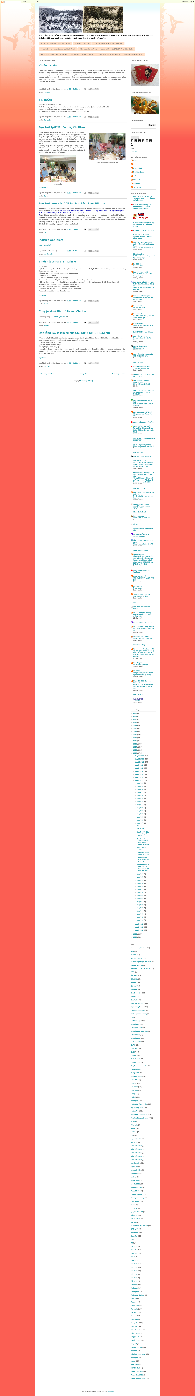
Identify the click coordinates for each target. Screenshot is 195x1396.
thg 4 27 (140, 792)
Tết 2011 (134, 1264)
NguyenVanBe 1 (139, 554)
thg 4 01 (140, 920)
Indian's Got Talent (51, 239)
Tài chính (134, 1246)
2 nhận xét (77, 117)
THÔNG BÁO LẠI (139, 307)
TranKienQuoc (138, 172)
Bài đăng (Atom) (86, 381)
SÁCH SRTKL (136, 1219)
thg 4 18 (140, 820)
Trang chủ (83, 374)
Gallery (133, 1083)
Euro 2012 (134, 1080)
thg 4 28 (140, 789)
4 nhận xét (77, 89)
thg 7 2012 (139, 771)
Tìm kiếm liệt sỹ (139, 645)
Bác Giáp (134, 979)
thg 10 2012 (140, 762)
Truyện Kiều (135, 1337)
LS (45, 232)
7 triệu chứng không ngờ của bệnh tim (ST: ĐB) (108, 43)
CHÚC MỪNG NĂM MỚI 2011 (143, 326)
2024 (135, 716)
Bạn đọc (47, 92)
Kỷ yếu (133, 1128)
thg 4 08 (140, 898)
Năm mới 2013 (136, 1146)
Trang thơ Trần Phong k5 (142, 622)
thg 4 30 (140, 783)
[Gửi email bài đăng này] (89, 89)
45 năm (133, 955)
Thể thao (134, 1288)
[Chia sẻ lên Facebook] (95, 89)
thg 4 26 (140, 795)
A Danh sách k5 (137, 965)
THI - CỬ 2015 (138, 266)
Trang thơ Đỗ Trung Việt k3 (143, 626)
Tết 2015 (134, 1278)
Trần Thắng (135, 1333)
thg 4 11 (140, 889)
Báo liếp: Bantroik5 (140, 272)
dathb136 (136, 180)
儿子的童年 (136, 701)
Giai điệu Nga (138, 452)
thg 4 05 (140, 908)
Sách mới (134, 1215)
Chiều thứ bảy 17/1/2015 (141, 384)
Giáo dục (134, 1090)
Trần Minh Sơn (136, 1330)
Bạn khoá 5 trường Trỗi (142, 296)
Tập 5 (133, 1260)
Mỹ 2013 (134, 1142)
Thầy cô (134, 1285)
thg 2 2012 (139, 927)
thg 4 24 (140, 801)
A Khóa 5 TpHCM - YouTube (143, 230)
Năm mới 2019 (136, 1160)
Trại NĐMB (135, 1319)
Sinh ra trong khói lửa (141, 594)
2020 (135, 728)
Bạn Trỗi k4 (137, 314)
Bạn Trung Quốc (137, 1007)
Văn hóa (134, 1350)
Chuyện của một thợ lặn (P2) (143, 544)
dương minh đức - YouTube (143, 422)
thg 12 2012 (140, 756)
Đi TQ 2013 (135, 1073)
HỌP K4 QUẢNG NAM (140, 356)
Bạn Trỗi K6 (140, 218)
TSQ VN (134, 1344)
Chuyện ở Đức (136, 1028)
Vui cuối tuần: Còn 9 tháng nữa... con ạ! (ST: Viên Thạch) (58, 49)
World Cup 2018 (137, 1375)
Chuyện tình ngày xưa (139, 1031)
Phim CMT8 (135, 1191)
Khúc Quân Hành (139, 512)
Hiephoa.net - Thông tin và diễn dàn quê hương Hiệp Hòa (143, 474)
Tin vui (133, 1316)
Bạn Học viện (136, 993)
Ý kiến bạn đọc (48, 65)
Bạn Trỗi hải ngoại (138, 1003)
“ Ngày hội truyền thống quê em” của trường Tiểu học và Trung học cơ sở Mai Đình (143, 480)
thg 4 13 (140, 883)
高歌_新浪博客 (138, 699)
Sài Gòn (134, 1222)
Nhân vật (134, 1173)
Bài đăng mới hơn (47, 374)
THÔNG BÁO (137, 616)
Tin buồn (47, 120)
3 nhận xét (77, 301)
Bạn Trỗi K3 (137, 306)
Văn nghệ (134, 1357)
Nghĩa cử (134, 1166)
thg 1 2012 (139, 930)
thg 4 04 (140, 911)
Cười (46, 304)
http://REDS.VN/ (139, 488)
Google (133, 1093)
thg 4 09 (140, 895)
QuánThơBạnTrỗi (139, 576)
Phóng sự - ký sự (137, 1198)
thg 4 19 (140, 817)
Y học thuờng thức (138, 1378)
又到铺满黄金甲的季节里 (141, 368)
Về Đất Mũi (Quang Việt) (82, 43)
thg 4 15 (140, 877)
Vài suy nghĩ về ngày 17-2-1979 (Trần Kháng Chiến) (117, 49)
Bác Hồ (46, 325)
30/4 (132, 951)
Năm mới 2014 (136, 1149)
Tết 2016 (134, 1281)
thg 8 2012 (139, 768)
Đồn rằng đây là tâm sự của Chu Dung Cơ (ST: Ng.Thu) (74, 332)
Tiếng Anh (135, 1305)
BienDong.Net (138, 254)
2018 (135, 735)
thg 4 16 (140, 874)
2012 (135, 753)
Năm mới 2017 (136, 1153)
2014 (135, 747)
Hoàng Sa (134, 1100)
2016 (135, 741)
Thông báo (135, 1291)
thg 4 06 (140, 905)
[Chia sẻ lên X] (93, 89)
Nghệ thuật (48, 254)
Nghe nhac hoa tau (140, 550)
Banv (135, 160)
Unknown (136, 176)
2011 (135, 934)
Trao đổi (134, 1326)
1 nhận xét (77, 322)
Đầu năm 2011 (136, 1069)
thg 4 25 (140, 798)
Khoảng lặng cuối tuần (140, 1118)
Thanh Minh (137, 168)
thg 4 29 (140, 786)
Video (133, 1361)
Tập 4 (133, 1257)
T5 (132, 1243)
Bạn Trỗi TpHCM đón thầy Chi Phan (62, 127)
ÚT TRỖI (136, 671)
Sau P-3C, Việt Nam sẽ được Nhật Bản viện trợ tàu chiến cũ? (143, 686)
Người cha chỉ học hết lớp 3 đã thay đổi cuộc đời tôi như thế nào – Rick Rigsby (143, 464)
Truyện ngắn (135, 1340)
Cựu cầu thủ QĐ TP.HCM (142, 412)
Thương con (137, 588)
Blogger (111, 1391)
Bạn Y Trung (138, 362)
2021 (135, 725)
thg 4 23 (140, 805)
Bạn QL (134, 996)
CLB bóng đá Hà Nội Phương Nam (141, 381)
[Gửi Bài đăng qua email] (84, 89)
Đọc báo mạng (136, 1076)
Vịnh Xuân (135, 1364)
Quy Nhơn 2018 (137, 1212)
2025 (135, 713)
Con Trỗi (134, 1048)
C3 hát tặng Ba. (138, 348)
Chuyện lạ (135, 1024)
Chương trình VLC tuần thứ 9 (143, 446)
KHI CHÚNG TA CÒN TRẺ (142, 518)
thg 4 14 (140, 880)
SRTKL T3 (134, 1229)
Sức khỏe (134, 1232)
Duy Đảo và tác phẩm (139, 1066)
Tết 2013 (134, 1271)
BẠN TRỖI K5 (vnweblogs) (143, 332)
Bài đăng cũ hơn (118, 374)
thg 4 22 (140, 808)
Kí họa (133, 1121)
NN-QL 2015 (135, 1184)
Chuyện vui (135, 1035)
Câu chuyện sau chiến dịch (142, 638)
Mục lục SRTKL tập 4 (140, 596)
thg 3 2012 (139, 924)
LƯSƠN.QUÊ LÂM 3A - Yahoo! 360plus (141, 535)
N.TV (135, 164)
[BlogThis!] (91, 89)
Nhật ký (134, 1177)
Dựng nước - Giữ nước (142, 426)
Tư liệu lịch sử (136, 1347)
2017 (135, 738)
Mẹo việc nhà (136, 1139)
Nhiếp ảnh (135, 1180)
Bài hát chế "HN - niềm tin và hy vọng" (82, 54)
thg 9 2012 (139, 765)
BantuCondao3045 (138, 1010)
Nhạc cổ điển (136, 1170)
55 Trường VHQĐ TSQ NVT (141, 962)
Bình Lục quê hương (139, 1014)
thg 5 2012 (139, 777)
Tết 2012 (134, 1267)
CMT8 (133, 1045)
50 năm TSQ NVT (137, 958)
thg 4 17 (140, 823)
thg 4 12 (140, 886)
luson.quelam (138, 516)
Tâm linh (134, 1253)
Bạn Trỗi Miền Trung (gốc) (143, 354)
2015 (135, 744)
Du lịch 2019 (135, 1062)
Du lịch (133, 1055)
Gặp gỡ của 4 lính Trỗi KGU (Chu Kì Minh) (54, 54)
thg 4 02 (140, 917)
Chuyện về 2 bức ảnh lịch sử (143, 248)
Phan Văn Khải (136, 1187)
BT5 (132, 1017)
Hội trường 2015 (137, 1107)
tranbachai (137, 187)
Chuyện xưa (135, 1038)
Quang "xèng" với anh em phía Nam (109, 54)
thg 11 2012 (139, 759)
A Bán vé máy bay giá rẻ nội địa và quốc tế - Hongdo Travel (143, 224)
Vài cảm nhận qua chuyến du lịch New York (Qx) (55, 43)
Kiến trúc (134, 1125)
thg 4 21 (140, 811)
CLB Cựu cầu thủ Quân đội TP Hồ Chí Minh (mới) (143, 391)
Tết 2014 (134, 1274)
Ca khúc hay (135, 1021)
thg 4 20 (140, 814)
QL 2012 (134, 1208)
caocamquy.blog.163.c (141, 366)
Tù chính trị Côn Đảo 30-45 (143, 649)
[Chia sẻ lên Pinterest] (97, 89)
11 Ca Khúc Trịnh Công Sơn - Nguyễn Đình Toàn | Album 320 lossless (144, 198)
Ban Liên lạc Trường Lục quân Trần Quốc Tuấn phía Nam (143, 244)
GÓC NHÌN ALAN (139, 460)
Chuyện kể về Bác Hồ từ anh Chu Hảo (63, 311)
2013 (135, 750)
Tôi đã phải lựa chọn (140, 664)
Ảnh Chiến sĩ (138, 695)
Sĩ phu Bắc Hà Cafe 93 (139, 1226)
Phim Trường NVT (137, 1194)
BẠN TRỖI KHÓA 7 (140, 346)
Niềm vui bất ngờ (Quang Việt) (133, 54)
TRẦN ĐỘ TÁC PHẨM (141, 637)
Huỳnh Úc (134, 1111)
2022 (135, 722)
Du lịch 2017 (135, 1059)
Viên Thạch (137, 663)
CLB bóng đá (136, 1041)
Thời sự (134, 1298)
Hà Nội (133, 1097)
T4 (132, 1239)
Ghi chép (134, 1087)
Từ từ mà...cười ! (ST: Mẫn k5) (58, 261)
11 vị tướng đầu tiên (138, 948)
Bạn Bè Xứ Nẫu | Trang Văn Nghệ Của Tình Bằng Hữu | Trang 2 (143, 284)
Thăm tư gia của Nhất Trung (88, 49)
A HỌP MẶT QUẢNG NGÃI (140, 969)
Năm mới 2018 (136, 1156)
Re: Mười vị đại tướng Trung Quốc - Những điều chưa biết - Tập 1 (143, 430)
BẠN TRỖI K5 (138, 324)
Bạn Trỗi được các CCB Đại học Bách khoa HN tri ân (72, 203)
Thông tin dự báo (137, 1295)
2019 (135, 731)
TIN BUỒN (45, 99)
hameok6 (136, 183)
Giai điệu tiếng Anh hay (142, 456)
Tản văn (134, 1250)
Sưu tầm (47, 366)
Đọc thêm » (43, 187)
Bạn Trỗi (134, 1000)
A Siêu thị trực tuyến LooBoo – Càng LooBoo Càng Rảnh (142, 236)
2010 (135, 937)
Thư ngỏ (134, 1302)
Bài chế (134, 986)
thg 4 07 (140, 902)
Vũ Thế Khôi (135, 1368)
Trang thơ (134, 1323)
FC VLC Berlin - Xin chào (142, 444)
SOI (134, 602)
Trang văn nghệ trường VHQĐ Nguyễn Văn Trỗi (142, 613)
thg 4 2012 (139, 780)
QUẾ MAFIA (137, 586)
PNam (133, 1205)
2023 (135, 719)
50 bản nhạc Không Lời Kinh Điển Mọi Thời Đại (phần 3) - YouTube (142, 206)
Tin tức (46, 196)
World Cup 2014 (137, 1371)
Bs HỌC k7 (137, 264)
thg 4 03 (140, 914)
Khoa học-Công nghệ (139, 1114)
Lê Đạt (135, 524)
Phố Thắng (135, 1201)
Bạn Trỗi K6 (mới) (140, 336)
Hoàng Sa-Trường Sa (139, 1104)
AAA (132, 972)
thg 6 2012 (139, 774)
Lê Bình (134, 1132)
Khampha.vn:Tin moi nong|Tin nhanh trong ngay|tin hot (141, 506)
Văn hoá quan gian (138, 1354)
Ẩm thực (134, 975)
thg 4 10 (140, 892)
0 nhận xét (77, 251)
